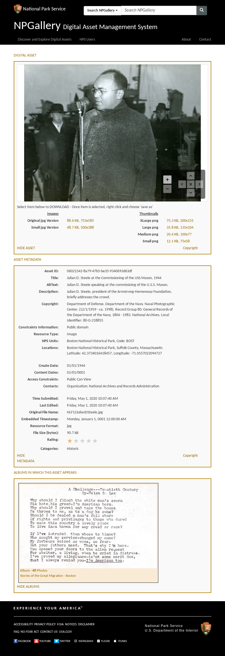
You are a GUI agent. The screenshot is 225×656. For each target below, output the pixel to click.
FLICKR (105, 641)
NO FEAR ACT (30, 632)
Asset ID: (51, 271)
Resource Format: (44, 426)
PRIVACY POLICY (45, 624)
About (186, 40)
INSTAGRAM (85, 641)
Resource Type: (46, 334)
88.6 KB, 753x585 (80, 221)
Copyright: (50, 304)
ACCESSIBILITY (23, 624)
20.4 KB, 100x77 (179, 234)
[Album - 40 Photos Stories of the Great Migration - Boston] (88, 484)
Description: (49, 292)
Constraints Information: (39, 327)
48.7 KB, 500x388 (80, 228)
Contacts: (51, 386)
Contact (205, 40)
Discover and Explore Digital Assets (44, 40)
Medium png (148, 234)
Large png (150, 228)
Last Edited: (49, 406)
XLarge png (149, 221)
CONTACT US (49, 632)
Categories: (50, 449)
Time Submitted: (45, 399)
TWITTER (64, 641)
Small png (150, 241)
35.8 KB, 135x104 (180, 228)
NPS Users (87, 40)
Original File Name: (44, 412)
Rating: (53, 440)
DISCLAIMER (86, 624)
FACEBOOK (24, 641)
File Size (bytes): (46, 433)
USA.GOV (65, 632)
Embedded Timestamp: (40, 419)
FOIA (60, 624)
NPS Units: (50, 341)
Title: (55, 278)
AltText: (53, 285)
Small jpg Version (45, 228)
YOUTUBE (45, 641)
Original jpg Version (43, 221)
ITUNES (122, 641)
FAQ (16, 632)
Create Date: (49, 366)
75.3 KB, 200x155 (180, 221)
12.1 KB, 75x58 (178, 241)
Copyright (190, 248)
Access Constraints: (43, 379)
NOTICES (71, 624)
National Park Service (164, 626)
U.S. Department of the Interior (171, 630)
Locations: (50, 348)
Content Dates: (46, 373)
